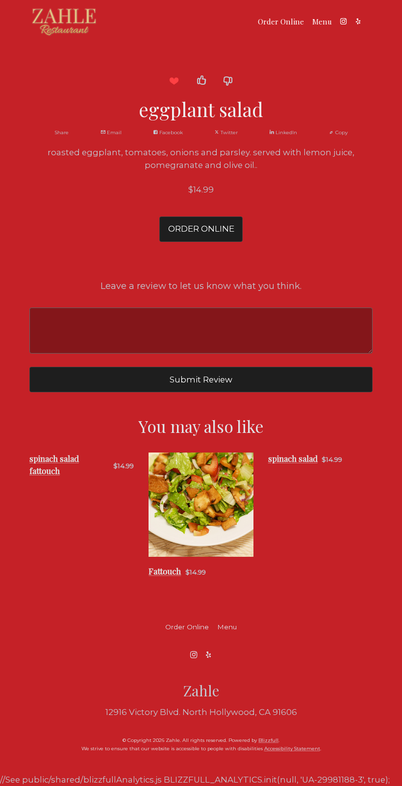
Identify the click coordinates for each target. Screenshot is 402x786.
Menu (322, 21)
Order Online (281, 21)
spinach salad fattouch (54, 464)
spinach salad (293, 458)
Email (113, 132)
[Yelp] (358, 21)
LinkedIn (285, 132)
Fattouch (165, 571)
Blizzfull (268, 740)
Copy (341, 132)
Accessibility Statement (292, 748)
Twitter (228, 132)
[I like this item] (201, 81)
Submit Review (201, 379)
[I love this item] (173, 81)
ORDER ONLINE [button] (201, 229)
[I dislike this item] (228, 81)
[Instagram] (343, 21)
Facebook (170, 132)
